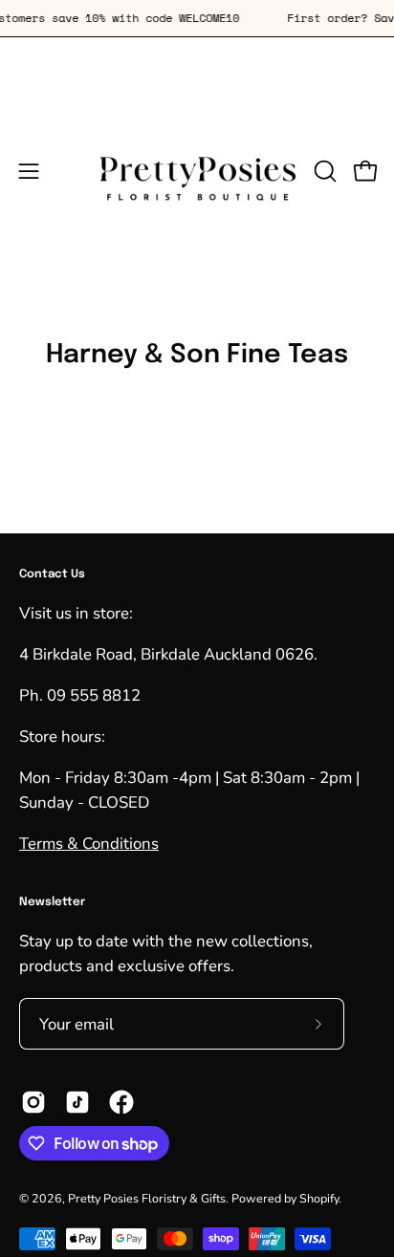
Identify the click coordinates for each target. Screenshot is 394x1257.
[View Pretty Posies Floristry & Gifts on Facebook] (121, 1102)
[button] (323, 171)
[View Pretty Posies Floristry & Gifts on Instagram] (33, 1102)
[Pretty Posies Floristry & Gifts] (197, 171)
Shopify (319, 1198)
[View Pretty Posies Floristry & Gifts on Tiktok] (77, 1102)
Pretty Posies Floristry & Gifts (147, 1198)
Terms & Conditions (89, 844)
